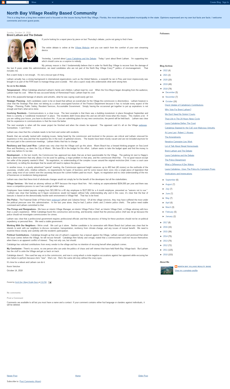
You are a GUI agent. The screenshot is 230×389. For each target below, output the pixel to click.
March (169, 207)
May (168, 198)
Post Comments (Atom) (30, 381)
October (169, 101)
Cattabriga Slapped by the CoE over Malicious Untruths (190, 128)
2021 (165, 75)
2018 (165, 89)
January (169, 216)
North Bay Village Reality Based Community (52, 13)
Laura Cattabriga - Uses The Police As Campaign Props (190, 169)
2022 (165, 70)
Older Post (143, 376)
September (171, 180)
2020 (165, 80)
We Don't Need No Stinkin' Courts (180, 114)
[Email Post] (49, 282)
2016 (165, 227)
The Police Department (175, 160)
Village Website (82, 47)
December (170, 92)
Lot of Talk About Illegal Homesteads (181, 146)
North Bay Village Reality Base (194, 266)
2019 (165, 84)
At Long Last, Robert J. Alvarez (179, 132)
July (168, 189)
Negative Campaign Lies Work (178, 141)
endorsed (56, 200)
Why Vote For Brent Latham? (178, 109)
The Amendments (173, 137)
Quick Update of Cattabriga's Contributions (184, 105)
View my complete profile (186, 270)
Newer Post (12, 376)
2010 (165, 254)
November (170, 97)
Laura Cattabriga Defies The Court (180, 123)
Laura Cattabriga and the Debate (81, 58)
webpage (143, 125)
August (169, 184)
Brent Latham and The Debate (178, 151)
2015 (165, 231)
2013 (165, 241)
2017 (165, 222)
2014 (165, 236)
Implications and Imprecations (178, 174)
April (168, 202)
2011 (165, 250)
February (170, 212)
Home (78, 376)
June (168, 193)
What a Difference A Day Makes (179, 164)
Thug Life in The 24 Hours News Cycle (182, 119)
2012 (165, 245)
